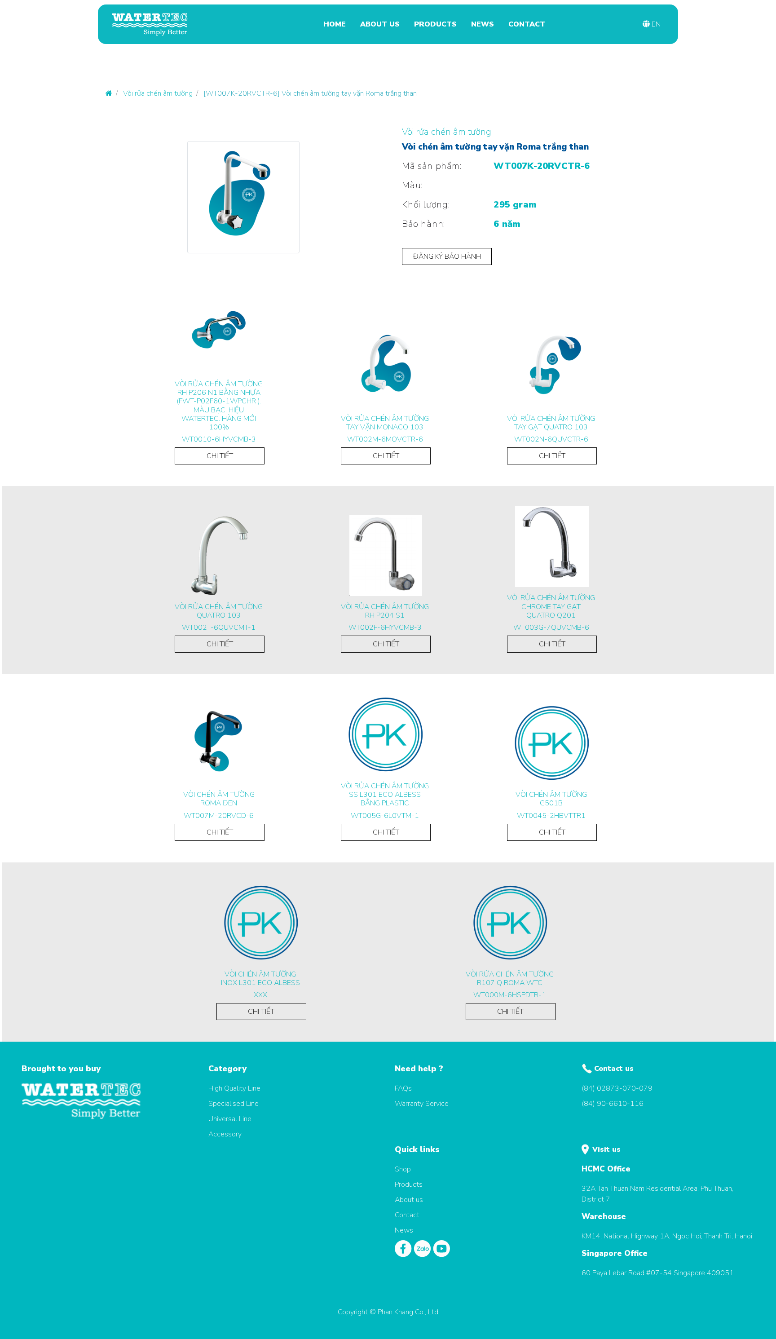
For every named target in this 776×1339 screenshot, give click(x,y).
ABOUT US (380, 24)
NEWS (482, 24)
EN (655, 24)
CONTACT (526, 24)
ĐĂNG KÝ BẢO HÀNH (447, 256)
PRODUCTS (435, 24)
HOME (334, 24)
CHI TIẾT (220, 456)
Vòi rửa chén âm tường (158, 93)
